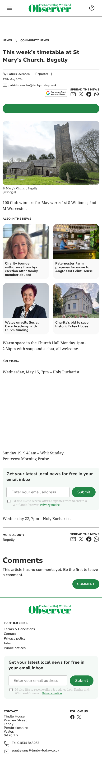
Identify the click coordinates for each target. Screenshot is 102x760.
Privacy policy (14, 638)
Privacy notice (50, 505)
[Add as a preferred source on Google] (56, 93)
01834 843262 (28, 743)
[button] (9, 8)
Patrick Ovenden (18, 74)
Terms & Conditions (19, 629)
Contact (10, 634)
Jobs (7, 643)
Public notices (15, 648)
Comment (86, 584)
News (7, 40)
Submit (83, 492)
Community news (34, 40)
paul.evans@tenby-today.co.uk (35, 751)
